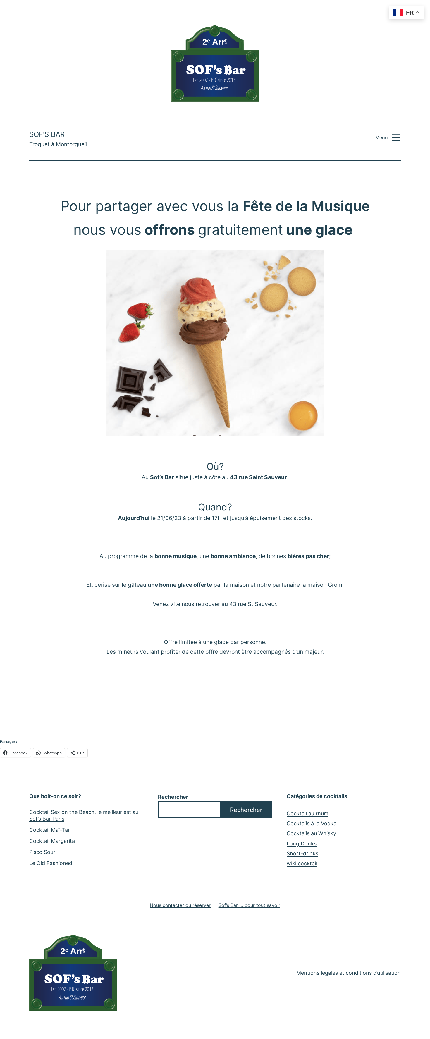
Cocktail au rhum (307, 813)
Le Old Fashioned (50, 863)
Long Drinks (302, 843)
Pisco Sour (42, 852)
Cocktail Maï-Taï (49, 830)
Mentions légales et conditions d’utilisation (348, 973)
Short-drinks (302, 853)
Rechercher (173, 797)
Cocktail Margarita (52, 841)
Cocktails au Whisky (311, 833)
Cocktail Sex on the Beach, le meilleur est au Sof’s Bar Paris (83, 815)
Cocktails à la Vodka (311, 823)
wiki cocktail (302, 863)
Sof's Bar (47, 134)
